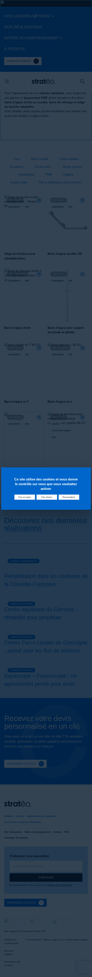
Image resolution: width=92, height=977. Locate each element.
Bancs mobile (39, 159)
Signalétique (26, 174)
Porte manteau (69, 159)
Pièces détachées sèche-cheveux (60, 182)
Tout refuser (46, 497)
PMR (48, 174)
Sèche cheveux (72, 166)
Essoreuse (16, 166)
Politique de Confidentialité (59, 885)
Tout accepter (24, 497)
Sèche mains (43, 166)
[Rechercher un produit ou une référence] (82, 81)
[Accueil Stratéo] (43, 81)
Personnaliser (69, 497)
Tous (17, 159)
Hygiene (68, 174)
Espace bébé (18, 182)
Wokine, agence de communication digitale (66, 939)
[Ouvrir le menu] (7, 81)
